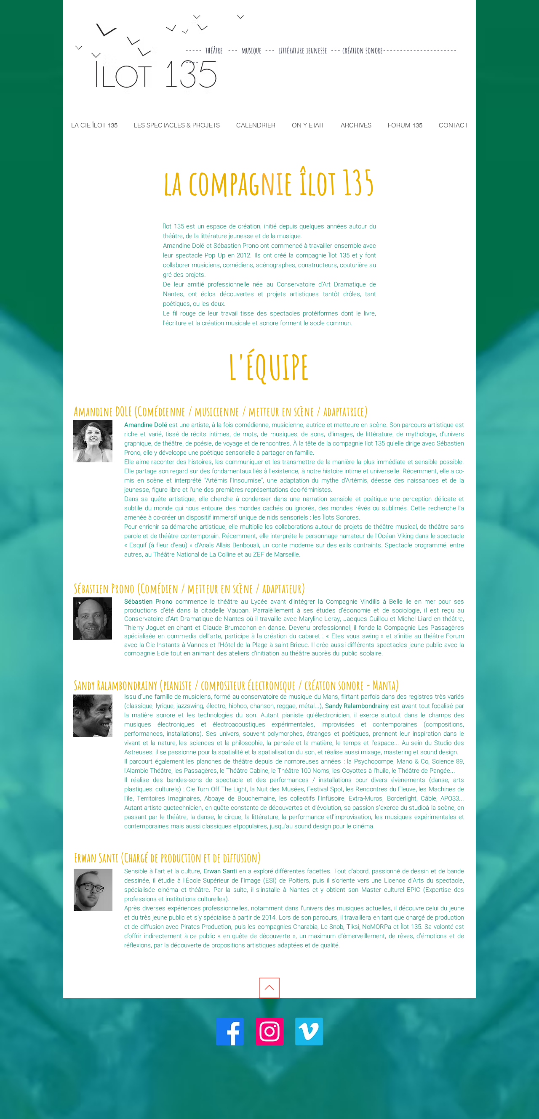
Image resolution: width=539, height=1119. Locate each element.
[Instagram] (269, 1031)
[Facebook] (230, 1031)
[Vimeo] (309, 1031)
